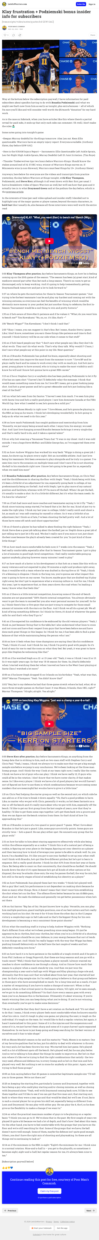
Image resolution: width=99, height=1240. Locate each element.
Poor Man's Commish (16, 27)
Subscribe (81, 4)
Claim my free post (49, 1191)
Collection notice (67, 1221)
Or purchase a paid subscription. (49, 1197)
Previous (12, 1210)
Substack (37, 1234)
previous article (14, 191)
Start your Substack (43, 1228)
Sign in (92, 4)
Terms (56, 1221)
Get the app (62, 1228)
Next (88, 1210)
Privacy (49, 1221)
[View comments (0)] (13, 35)
